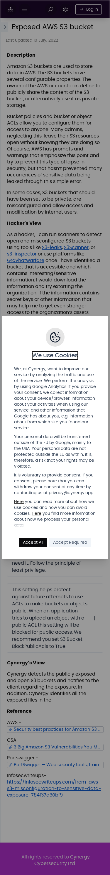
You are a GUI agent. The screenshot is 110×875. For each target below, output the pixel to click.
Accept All (33, 542)
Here (19, 502)
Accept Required (70, 542)
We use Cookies (55, 355)
